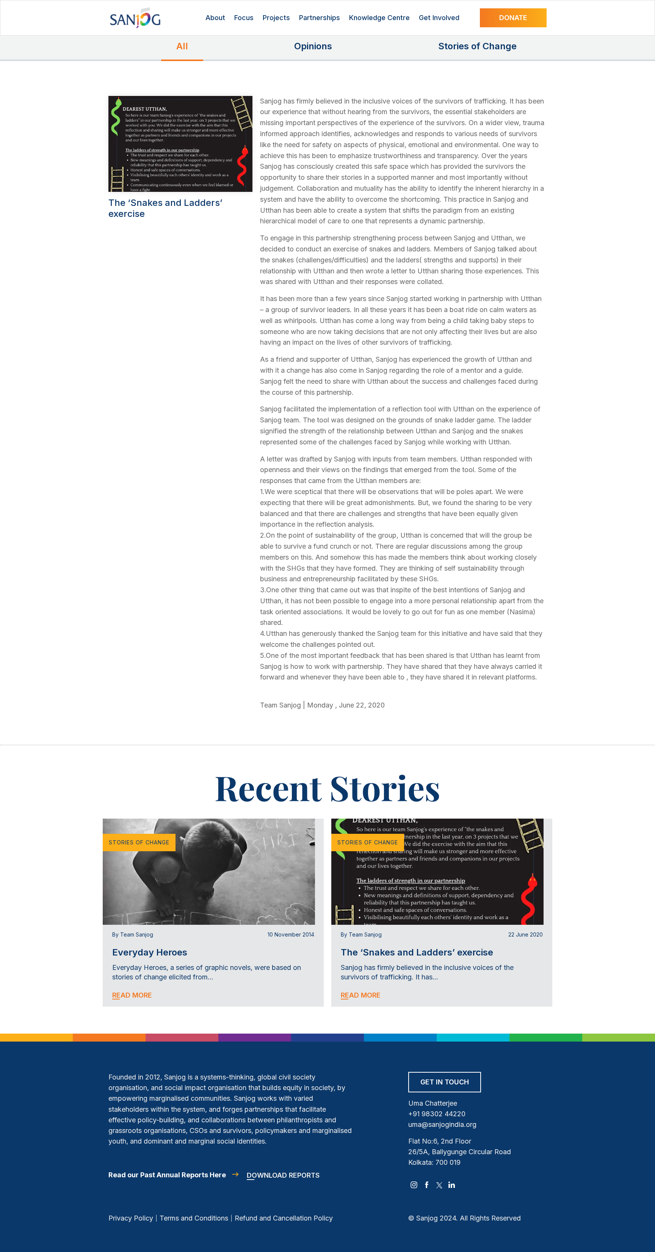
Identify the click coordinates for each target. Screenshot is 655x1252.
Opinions (313, 46)
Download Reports (283, 1175)
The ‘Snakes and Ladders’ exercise (417, 952)
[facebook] (426, 1185)
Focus (244, 18)
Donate (513, 18)
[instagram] (414, 1185)
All (182, 46)
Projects (276, 18)
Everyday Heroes (149, 952)
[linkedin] (452, 1185)
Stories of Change (477, 46)
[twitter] (439, 1185)
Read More (132, 995)
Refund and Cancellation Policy (284, 1218)
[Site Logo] (135, 17)
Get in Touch (444, 1082)
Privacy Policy (130, 1218)
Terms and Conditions (194, 1218)
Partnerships (319, 18)
